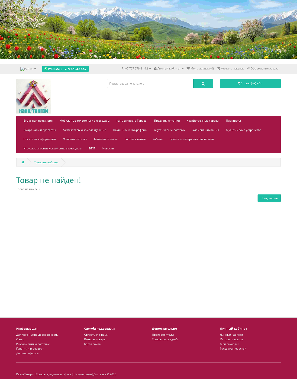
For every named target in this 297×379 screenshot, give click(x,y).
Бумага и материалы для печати (192, 139)
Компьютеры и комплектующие (84, 130)
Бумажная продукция (38, 121)
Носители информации (39, 139)
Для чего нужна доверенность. (37, 335)
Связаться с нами (96, 335)
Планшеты (233, 121)
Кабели (158, 139)
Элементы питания (205, 130)
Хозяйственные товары (203, 121)
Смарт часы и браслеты (39, 130)
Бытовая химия (135, 139)
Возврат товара (95, 339)
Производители (163, 335)
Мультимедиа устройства (243, 130)
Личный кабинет (231, 335)
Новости (108, 148)
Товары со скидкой (165, 339)
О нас (20, 339)
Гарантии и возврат (30, 349)
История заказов (231, 339)
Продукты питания (167, 121)
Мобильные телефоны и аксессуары (85, 121)
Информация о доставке (33, 344)
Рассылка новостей (233, 349)
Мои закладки (229, 344)
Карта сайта (92, 344)
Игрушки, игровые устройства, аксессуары (52, 148)
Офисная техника (75, 139)
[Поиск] (203, 83)
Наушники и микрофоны (130, 130)
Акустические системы (169, 130)
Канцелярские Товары (131, 121)
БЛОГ (91, 148)
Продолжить (269, 198)
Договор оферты (27, 353)
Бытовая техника (106, 139)
